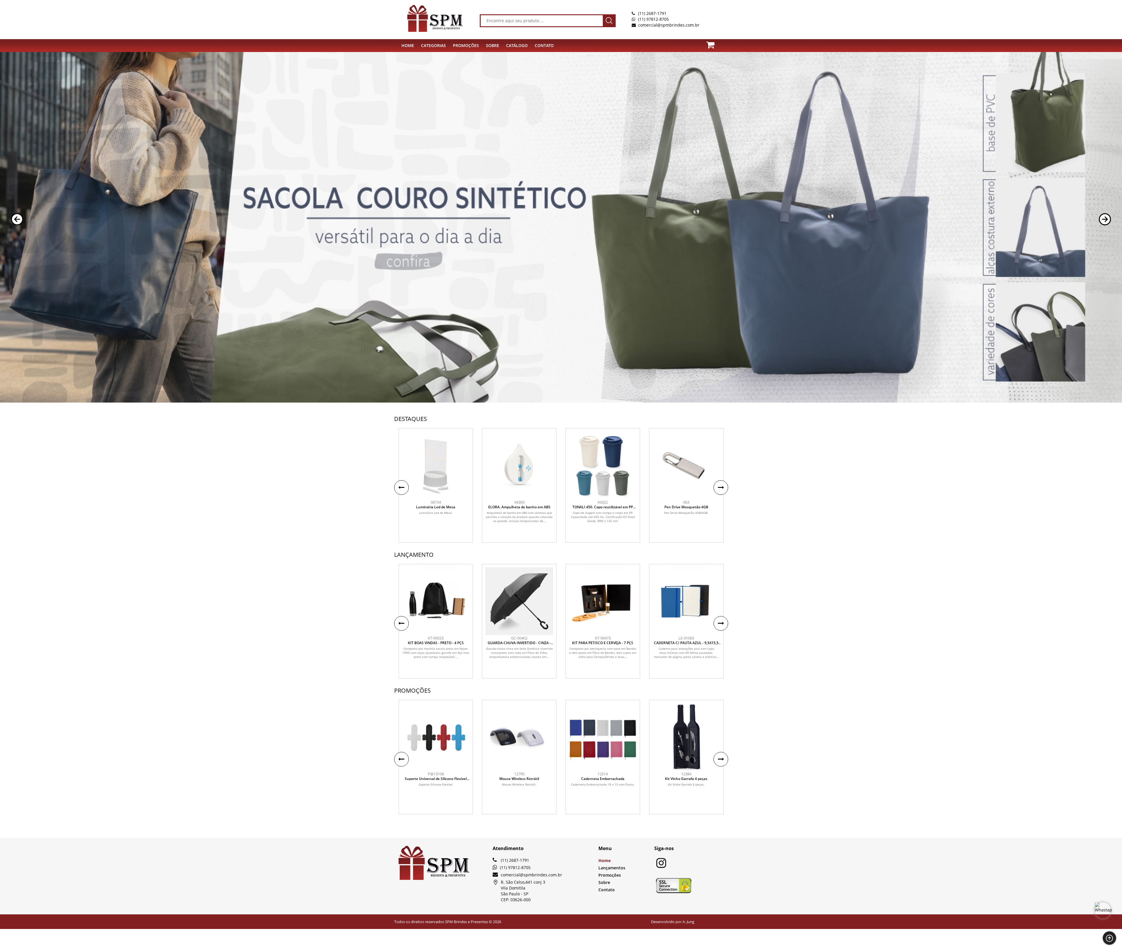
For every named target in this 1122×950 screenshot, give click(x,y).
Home (604, 860)
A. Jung (688, 921)
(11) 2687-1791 (652, 13)
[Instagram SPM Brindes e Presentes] (661, 867)
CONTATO (544, 45)
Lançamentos (611, 868)
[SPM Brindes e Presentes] (426, 18)
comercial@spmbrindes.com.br (668, 25)
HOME (407, 45)
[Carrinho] (713, 43)
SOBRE (492, 45)
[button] (17, 219)
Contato (606, 889)
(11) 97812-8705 (653, 19)
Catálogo (517, 45)
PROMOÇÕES (466, 45)
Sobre (604, 882)
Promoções (609, 875)
